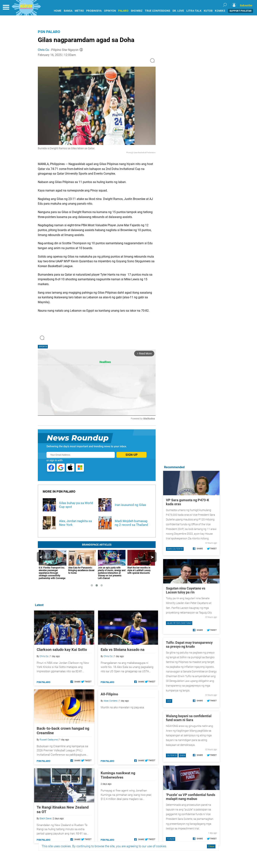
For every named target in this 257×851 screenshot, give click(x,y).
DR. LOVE (178, 10)
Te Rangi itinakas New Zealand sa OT (63, 809)
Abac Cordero (110, 700)
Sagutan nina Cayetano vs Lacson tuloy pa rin (185, 590)
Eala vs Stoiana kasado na (122, 649)
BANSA (68, 10)
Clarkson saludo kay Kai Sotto (62, 649)
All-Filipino (109, 694)
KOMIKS (220, 10)
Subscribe (246, 5)
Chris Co (43, 50)
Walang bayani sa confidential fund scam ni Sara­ (188, 718)
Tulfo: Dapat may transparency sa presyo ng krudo (189, 644)
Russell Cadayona (49, 739)
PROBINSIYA (94, 10)
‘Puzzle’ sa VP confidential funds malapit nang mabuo (190, 797)
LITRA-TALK (194, 10)
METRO (79, 10)
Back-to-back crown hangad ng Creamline (63, 730)
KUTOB (208, 10)
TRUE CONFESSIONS (157, 10)
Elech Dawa (45, 818)
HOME (58, 10)
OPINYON (110, 10)
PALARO (123, 10)
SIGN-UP (131, 455)
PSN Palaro (49, 31)
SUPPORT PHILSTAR (241, 11)
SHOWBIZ (137, 10)
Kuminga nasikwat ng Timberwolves (118, 775)
